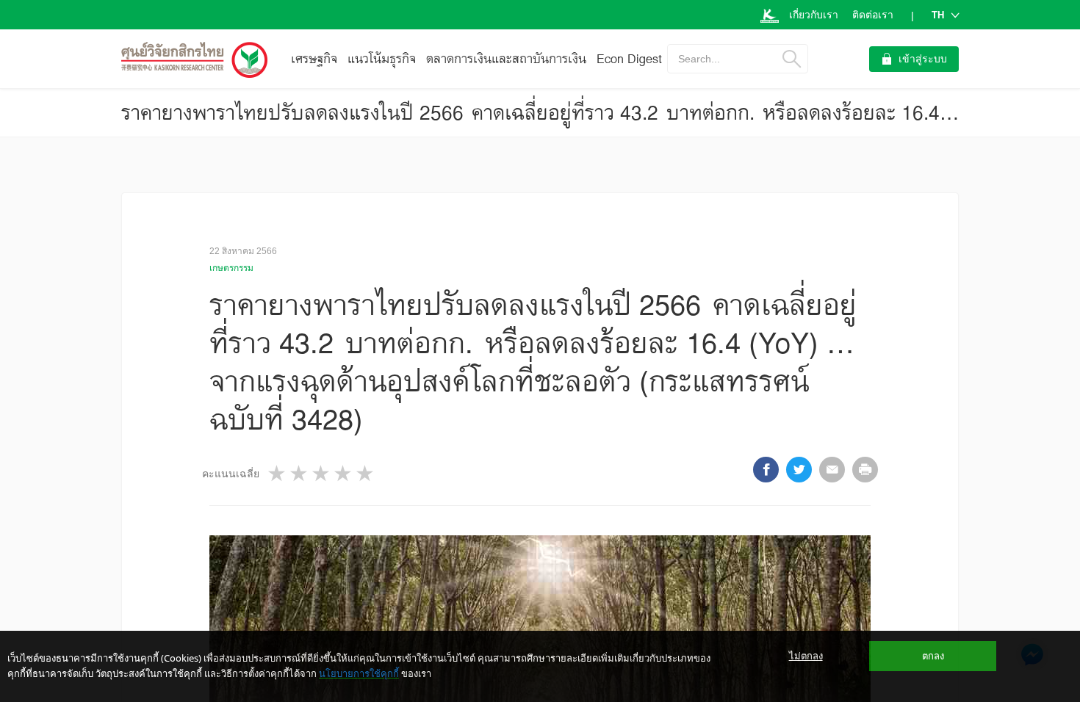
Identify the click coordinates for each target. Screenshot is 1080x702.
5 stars (366, 473)
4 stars (344, 473)
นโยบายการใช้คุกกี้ (359, 673)
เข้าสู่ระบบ (923, 59)
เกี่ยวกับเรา (813, 15)
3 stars (322, 473)
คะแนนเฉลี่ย (230, 474)
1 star (278, 473)
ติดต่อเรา (872, 15)
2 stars (300, 473)
